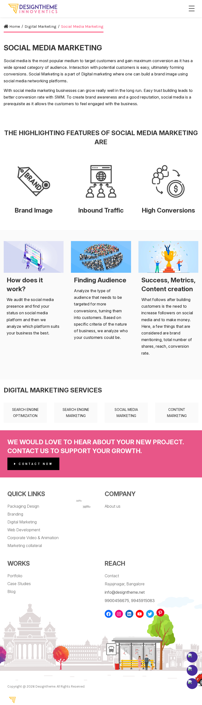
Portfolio (14, 575)
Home (14, 26)
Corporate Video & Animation (33, 537)
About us (112, 506)
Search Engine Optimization (25, 412)
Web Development (23, 529)
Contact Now (35, 464)
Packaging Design (23, 506)
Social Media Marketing (126, 412)
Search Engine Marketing (76, 412)
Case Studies (19, 583)
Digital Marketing (22, 521)
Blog (11, 591)
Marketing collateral (24, 545)
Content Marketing (177, 412)
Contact (112, 575)
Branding (15, 514)
